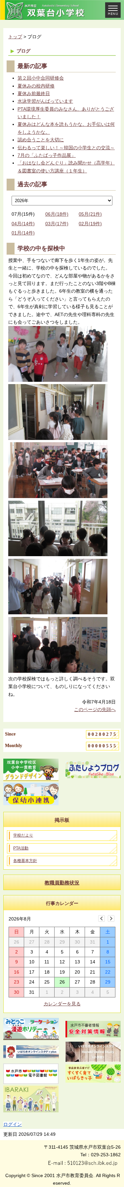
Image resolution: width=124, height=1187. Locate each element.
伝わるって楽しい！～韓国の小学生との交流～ (66, 147)
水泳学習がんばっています (45, 101)
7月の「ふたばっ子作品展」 (47, 155)
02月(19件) (90, 223)
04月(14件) (23, 223)
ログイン (12, 1124)
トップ (15, 36)
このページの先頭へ (95, 709)
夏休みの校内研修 (36, 86)
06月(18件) (56, 214)
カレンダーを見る (62, 1003)
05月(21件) (90, 214)
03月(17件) (56, 223)
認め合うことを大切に (41, 139)
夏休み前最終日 (34, 93)
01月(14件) (23, 232)
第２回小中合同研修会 (41, 78)
